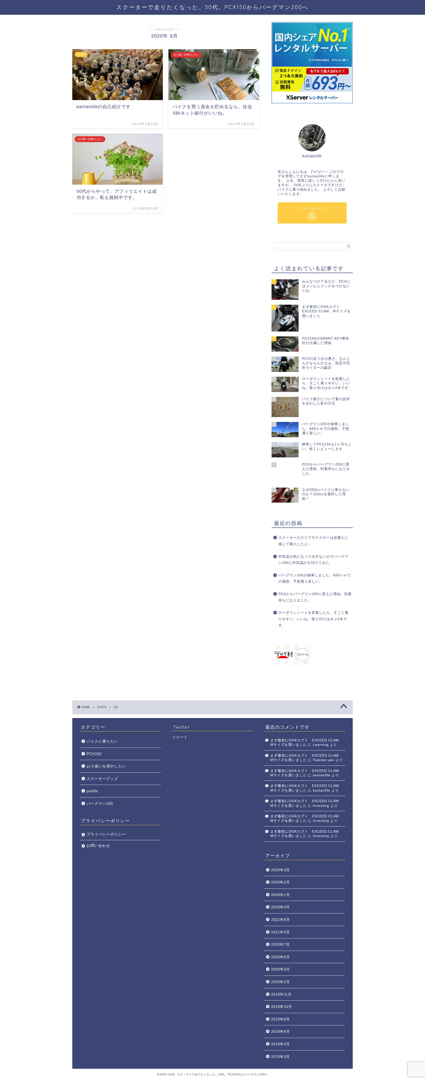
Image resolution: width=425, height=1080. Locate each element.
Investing (321, 806)
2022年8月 (280, 919)
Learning (321, 745)
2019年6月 (280, 1031)
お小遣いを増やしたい (106, 766)
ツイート (180, 737)
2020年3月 (280, 969)
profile (92, 791)
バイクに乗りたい (102, 741)
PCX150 (94, 754)
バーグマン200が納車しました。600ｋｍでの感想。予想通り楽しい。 (314, 578)
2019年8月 (280, 1019)
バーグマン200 (100, 803)
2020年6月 (280, 957)
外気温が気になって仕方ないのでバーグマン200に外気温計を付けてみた (313, 560)
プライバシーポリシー (106, 834)
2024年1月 (280, 895)
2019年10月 (281, 1007)
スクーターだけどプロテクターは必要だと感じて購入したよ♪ (313, 541)
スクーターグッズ (102, 779)
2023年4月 (280, 907)
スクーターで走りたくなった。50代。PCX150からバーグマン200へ (212, 7)
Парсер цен (323, 760)
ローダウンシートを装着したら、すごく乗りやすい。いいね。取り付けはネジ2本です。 (313, 619)
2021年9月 (280, 932)
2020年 (102, 707)
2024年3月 (280, 870)
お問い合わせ (98, 845)
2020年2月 (280, 982)
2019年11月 (281, 994)
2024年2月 (280, 882)
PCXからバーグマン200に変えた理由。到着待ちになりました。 (315, 597)
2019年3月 (280, 1056)
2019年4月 (280, 1044)
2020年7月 (280, 944)
